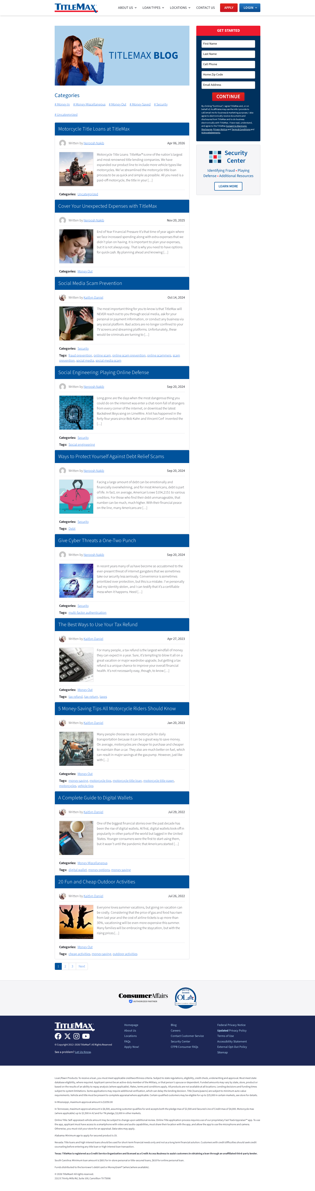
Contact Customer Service (187, 1036)
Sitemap (222, 1053)
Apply (229, 7)
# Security (161, 104)
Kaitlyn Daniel (93, 297)
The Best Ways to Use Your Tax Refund (98, 624)
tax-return (91, 696)
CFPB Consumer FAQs (184, 1047)
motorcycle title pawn (158, 780)
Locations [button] (178, 7)
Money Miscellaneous (92, 863)
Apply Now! (131, 1047)
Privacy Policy (232, 1031)
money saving (78, 780)
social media (85, 360)
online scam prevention (129, 355)
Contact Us (205, 7)
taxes (103, 696)
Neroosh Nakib (94, 143)
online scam (102, 355)
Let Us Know (83, 1052)
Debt (72, 528)
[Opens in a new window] (143, 998)
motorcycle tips (100, 780)
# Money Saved (140, 104)
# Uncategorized (66, 114)
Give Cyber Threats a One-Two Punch (97, 540)
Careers (175, 1031)
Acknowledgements (210, 132)
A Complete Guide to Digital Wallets (95, 798)
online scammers (159, 355)
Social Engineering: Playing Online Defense (103, 372)
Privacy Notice (220, 129)
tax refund (76, 696)
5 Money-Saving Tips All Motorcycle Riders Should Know (117, 708)
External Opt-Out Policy (232, 1047)
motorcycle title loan (127, 780)
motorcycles (67, 785)
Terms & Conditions (241, 129)
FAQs (127, 1042)
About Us (130, 1031)
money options (99, 870)
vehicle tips (85, 785)
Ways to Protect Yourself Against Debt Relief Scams (111, 456)
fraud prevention (80, 355)
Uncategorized (88, 194)
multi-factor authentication (87, 612)
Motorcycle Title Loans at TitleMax (94, 129)
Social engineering (82, 444)
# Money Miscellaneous (89, 104)
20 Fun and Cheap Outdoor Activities (96, 882)
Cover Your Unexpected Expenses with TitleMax (107, 206)
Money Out (85, 271)
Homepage (131, 1025)
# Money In (62, 104)
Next (82, 966)
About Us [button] (125, 7)
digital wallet (78, 870)
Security (83, 348)
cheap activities (79, 954)
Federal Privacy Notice (231, 1025)
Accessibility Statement (232, 1042)
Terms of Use (225, 1036)
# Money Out (117, 104)
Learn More (231, 187)
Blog (174, 1025)
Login (249, 7)
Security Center (180, 1042)
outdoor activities (125, 954)
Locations (130, 1036)
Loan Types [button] (151, 7)
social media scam (108, 360)
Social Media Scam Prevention (90, 283)
